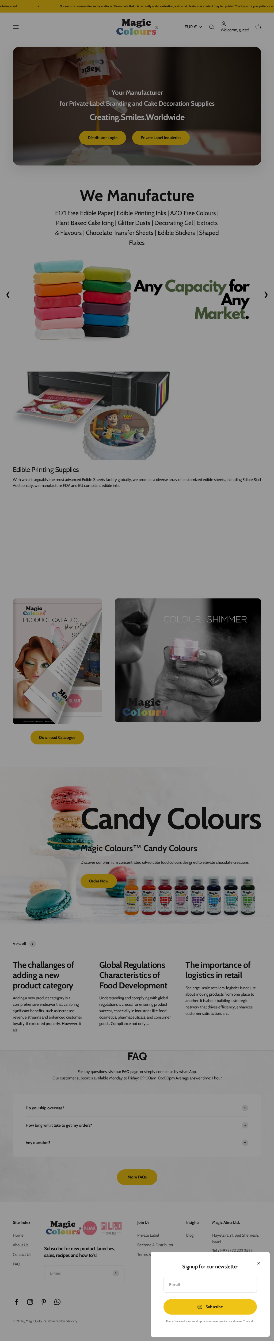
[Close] (258, 1263)
